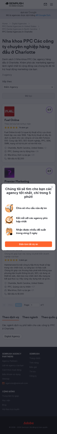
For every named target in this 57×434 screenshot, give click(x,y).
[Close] (52, 187)
